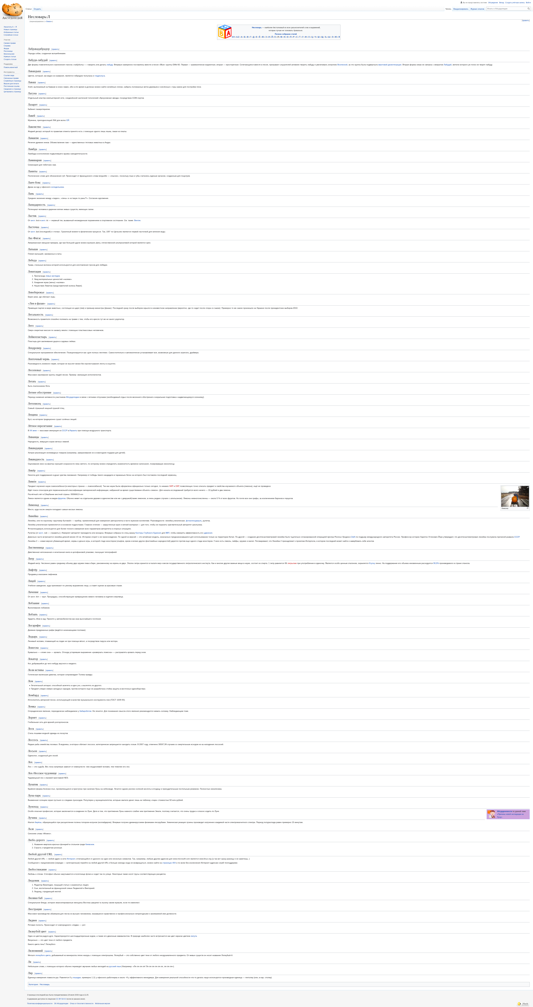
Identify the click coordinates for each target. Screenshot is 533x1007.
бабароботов (85, 711)
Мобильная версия (102, 1004)
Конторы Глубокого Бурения (148, 533)
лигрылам (292, 563)
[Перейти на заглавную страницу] (12, 11)
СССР (64, 430)
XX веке (33, 430)
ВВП (167, 533)
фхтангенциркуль (194, 521)
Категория (33, 984)
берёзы (38, 822)
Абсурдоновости (504, 811)
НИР (171, 486)
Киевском (90, 844)
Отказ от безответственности (81, 1004)
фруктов (62, 498)
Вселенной (342, 65)
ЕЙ (67, 120)
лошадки (77, 977)
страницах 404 (169, 863)
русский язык (115, 966)
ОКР (177, 486)
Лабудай (448, 65)
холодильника (57, 187)
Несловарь (257, 27)
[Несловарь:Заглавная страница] (224, 32)
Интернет (71, 859)
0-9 (233, 37)
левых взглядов (53, 276)
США (353, 537)
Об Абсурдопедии (61, 1004)
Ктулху (372, 563)
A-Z (237, 37)
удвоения (208, 533)
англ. (33, 220)
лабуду (110, 65)
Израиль (73, 430)
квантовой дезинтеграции (389, 65)
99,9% (436, 563)
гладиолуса (100, 76)
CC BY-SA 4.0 (61, 999)
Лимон (48, 21)
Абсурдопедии (72, 397)
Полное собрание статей (286, 34)
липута (194, 936)
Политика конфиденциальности (39, 1004)
